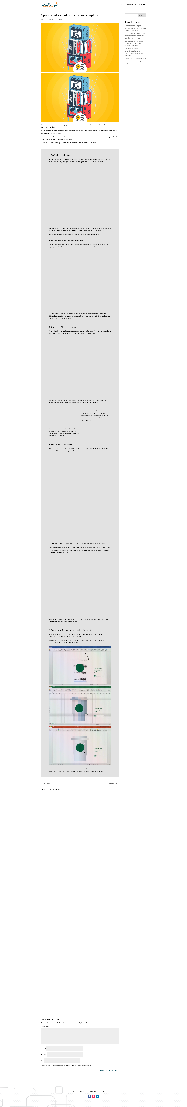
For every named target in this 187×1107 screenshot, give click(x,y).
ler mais (43, 857)
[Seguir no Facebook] (89, 1096)
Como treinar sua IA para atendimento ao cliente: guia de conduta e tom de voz (78, 848)
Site (42, 1061)
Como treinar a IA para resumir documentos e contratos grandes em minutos (76, 988)
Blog (122, 4)
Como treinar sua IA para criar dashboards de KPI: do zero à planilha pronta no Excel (135, 35)
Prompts (129, 4)
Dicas (50, 19)
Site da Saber (140, 4)
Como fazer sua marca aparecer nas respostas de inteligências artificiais (135, 61)
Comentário (45, 1027)
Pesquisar (142, 15)
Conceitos (44, 851)
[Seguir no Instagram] (93, 1096)
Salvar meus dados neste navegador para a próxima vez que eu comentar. (67, 1066)
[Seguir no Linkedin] (97, 1096)
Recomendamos (57, 19)
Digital (43, 923)
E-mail (43, 1055)
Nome (43, 1049)
